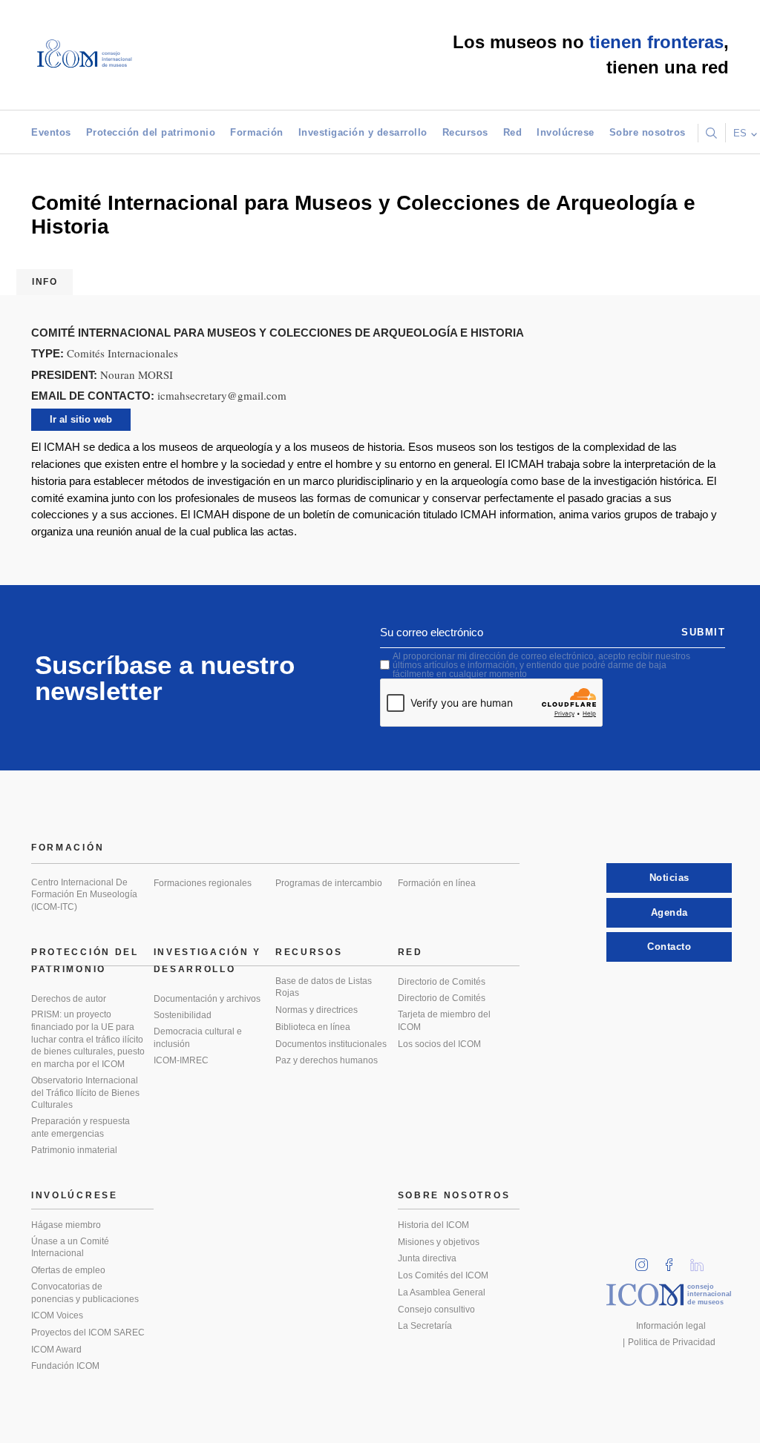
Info (44, 282)
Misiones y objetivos (438, 1242)
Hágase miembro (66, 1225)
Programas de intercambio (328, 883)
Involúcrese (565, 132)
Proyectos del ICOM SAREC (88, 1332)
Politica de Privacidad (671, 1342)
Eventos (51, 132)
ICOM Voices (57, 1315)
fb (674, 1260)
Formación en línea (437, 883)
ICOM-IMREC (181, 1060)
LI (702, 1260)
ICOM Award (56, 1349)
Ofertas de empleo (68, 1270)
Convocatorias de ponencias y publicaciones (85, 1292)
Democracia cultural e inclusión (198, 1037)
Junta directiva (427, 1258)
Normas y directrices (316, 1010)
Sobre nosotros (647, 132)
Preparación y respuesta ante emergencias (80, 1127)
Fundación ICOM (65, 1366)
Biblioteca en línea (312, 1027)
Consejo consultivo (436, 1309)
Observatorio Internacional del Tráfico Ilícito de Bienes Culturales (85, 1092)
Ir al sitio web (81, 419)
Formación (257, 132)
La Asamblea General (441, 1292)
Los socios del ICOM (439, 1044)
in (646, 1260)
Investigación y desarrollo (363, 132)
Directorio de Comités (441, 982)
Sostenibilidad (183, 1015)
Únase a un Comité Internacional (70, 1247)
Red (512, 132)
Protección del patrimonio (151, 132)
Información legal (671, 1326)
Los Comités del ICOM (443, 1275)
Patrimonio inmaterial (74, 1150)
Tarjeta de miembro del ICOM (444, 1020)
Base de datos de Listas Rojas (323, 987)
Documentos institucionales (331, 1044)
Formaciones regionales (203, 883)
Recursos (465, 132)
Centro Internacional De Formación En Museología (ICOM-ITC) (84, 894)
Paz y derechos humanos (326, 1060)
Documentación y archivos (207, 999)
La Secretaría (425, 1326)
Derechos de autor (68, 999)
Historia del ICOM (433, 1225)
